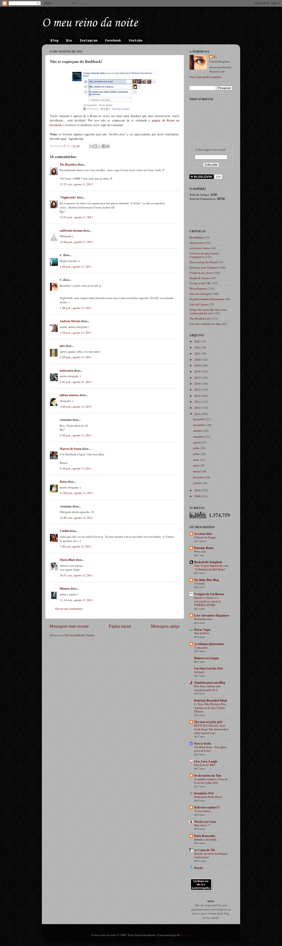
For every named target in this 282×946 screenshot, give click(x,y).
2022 (197, 347)
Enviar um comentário (69, 609)
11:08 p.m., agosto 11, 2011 (76, 493)
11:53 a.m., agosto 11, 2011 (76, 184)
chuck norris (197, 243)
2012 (197, 408)
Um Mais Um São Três (208, 668)
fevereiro (199, 477)
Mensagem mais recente (69, 626)
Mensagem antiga (165, 626)
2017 (197, 378)
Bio (69, 41)
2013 (197, 402)
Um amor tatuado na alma (205, 324)
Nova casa (200, 551)
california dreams (71, 230)
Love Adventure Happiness (211, 615)
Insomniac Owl (204, 793)
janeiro (197, 483)
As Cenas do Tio (204, 850)
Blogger (185, 935)
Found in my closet (201, 273)
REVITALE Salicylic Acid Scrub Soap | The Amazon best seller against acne (211, 729)
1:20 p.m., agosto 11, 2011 (76, 267)
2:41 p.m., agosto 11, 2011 (76, 382)
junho (197, 454)
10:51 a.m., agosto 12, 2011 (76, 575)
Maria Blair (67, 560)
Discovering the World (203, 262)
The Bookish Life (200, 318)
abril (196, 465)
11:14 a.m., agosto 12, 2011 (76, 600)
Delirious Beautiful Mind (210, 700)
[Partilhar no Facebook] (104, 146)
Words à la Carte (205, 821)
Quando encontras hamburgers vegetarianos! (211, 855)
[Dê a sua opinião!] (95, 146)
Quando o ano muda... (206, 839)
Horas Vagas (202, 629)
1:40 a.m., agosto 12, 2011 (75, 546)
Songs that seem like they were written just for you (208, 311)
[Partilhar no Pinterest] (108, 146)
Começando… (202, 647)
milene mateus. (69, 395)
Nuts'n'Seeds (202, 743)
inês (62, 346)
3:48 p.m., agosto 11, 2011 (76, 407)
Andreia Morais (70, 321)
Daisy (63, 481)
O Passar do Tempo (205, 537)
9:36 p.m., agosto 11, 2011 (76, 468)
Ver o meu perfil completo (205, 77)
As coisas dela (203, 534)
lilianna (65, 588)
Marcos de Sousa (71, 449)
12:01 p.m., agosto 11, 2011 (76, 217)
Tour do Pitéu (201, 633)
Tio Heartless (68, 164)
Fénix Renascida (204, 836)
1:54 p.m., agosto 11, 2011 (76, 333)
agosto (197, 442)
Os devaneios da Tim (207, 775)
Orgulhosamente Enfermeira (206, 299)
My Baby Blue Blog (206, 580)
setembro (199, 437)
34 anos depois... (203, 811)
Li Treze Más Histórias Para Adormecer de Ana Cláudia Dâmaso (210, 707)
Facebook (113, 41)
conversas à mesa (199, 248)
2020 (197, 359)
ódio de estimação (200, 294)
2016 (197, 384)
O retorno (199, 583)
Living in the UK (199, 283)
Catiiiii (64, 531)
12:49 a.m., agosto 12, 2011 (76, 518)
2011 (197, 414)
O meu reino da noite (89, 23)
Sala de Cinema (198, 304)
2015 (197, 390)
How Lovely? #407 (204, 765)
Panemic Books (204, 548)
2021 (197, 354)
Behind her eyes (203, 619)
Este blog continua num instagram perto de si (207, 688)
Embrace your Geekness (204, 267)
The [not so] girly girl (208, 722)
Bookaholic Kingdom (208, 562)
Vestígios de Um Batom (209, 594)
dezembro (199, 419)
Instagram (88, 41)
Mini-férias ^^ (202, 825)
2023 (197, 341)
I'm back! (199, 672)
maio (196, 460)
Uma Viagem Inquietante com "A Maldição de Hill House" (211, 567)
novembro (199, 425)
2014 (197, 396)
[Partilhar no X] (99, 146)
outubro (198, 431)
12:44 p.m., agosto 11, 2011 (76, 242)
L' (61, 255)
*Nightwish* (68, 197)
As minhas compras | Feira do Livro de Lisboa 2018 (210, 781)
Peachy (198, 868)
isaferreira (66, 370)
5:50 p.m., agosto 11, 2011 (76, 435)
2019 (197, 365)
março (197, 471)
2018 (197, 371)
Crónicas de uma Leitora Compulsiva (204, 255)
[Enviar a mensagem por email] (91, 146)
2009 (197, 496)
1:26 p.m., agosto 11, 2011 (76, 308)
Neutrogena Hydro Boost (208, 797)
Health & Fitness (199, 278)
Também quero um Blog (209, 682)
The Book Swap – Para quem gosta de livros (210, 749)
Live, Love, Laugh (205, 761)
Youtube (136, 41)
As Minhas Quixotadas (209, 644)
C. (61, 280)
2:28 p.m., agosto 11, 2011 (76, 357)
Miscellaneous (198, 288)
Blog (54, 41)
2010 (197, 490)
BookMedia (196, 237)
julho (196, 448)
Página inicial (120, 626)
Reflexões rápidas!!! (207, 807)
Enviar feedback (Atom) (80, 635)
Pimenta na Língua (206, 658)
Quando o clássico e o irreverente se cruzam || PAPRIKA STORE (207, 601)
